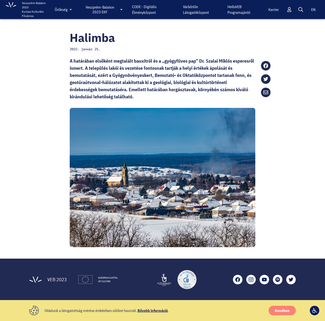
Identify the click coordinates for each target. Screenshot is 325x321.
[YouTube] (264, 279)
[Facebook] (237, 279)
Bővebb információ (153, 310)
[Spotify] (277, 279)
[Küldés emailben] (266, 92)
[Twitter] (291, 279)
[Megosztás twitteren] (266, 79)
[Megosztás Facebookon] (266, 65)
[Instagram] (251, 279)
